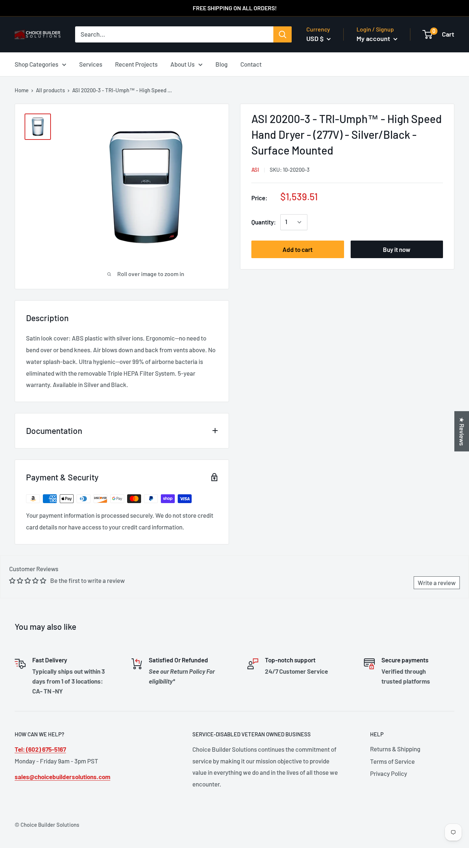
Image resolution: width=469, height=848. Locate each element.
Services (90, 63)
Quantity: (263, 222)
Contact (251, 63)
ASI (255, 169)
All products (50, 90)
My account (374, 38)
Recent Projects (136, 63)
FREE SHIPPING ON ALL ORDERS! (235, 7)
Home (22, 90)
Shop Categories (36, 63)
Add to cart (297, 249)
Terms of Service (392, 761)
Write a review (437, 582)
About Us (182, 63)
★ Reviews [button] (462, 431)
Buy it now (396, 249)
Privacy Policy (388, 773)
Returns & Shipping (395, 748)
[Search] (282, 34)
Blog (221, 63)
